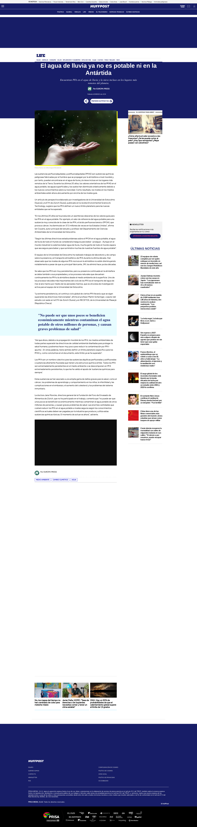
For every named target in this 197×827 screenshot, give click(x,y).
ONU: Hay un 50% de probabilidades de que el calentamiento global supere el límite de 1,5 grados (103, 703)
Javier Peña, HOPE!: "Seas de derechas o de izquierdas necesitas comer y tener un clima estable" (75, 703)
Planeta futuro (129, 816)
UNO (88, 816)
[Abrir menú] (2, 6)
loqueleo (123, 820)
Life (40, 55)
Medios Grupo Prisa (52, 820)
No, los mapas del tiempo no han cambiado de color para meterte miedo (47, 702)
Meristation (134, 820)
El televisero (101, 12)
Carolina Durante (91, 2)
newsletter (32, 777)
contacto (32, 774)
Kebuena (137, 816)
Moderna (82, 820)
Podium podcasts (93, 820)
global (69, 12)
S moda (113, 820)
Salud (38, 60)
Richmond (71, 820)
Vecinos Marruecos (45, 2)
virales (77, 12)
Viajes (59, 60)
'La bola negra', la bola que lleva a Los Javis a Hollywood (151, 321)
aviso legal (102, 774)
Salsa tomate (103, 2)
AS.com (123, 813)
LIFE (84, 12)
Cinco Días (103, 816)
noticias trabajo (117, 12)
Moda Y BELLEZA (109, 60)
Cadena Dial (112, 816)
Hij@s (94, 60)
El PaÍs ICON (103, 820)
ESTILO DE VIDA (86, 60)
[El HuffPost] (99, 6)
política (60, 12)
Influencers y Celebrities (71, 60)
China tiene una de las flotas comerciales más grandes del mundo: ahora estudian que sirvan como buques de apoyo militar (151, 415)
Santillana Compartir (106, 813)
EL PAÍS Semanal (120, 816)
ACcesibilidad (103, 781)
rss (29, 781)
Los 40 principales (83, 813)
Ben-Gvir (81, 2)
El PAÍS (72, 813)
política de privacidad (106, 777)
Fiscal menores (58, 2)
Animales (45, 60)
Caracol (139, 813)
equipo (30, 767)
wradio (95, 816)
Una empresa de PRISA (52, 815)
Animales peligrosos (160, 2)
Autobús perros (134, 2)
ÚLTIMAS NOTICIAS (133, 12)
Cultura (100, 60)
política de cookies (105, 771)
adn (130, 813)
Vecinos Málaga (146, 2)
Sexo (118, 60)
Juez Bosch (123, 2)
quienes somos (33, 771)
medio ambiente (42, 480)
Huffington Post (75, 816)
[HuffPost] (36, 760)
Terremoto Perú (70, 2)
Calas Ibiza (113, 2)
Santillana (94, 813)
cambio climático (60, 480)
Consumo (52, 60)
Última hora (182, 6)
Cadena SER (116, 813)
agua (74, 480)
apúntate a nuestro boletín (145, 236)
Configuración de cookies (108, 767)
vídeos (91, 12)
